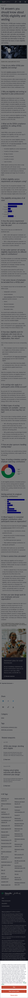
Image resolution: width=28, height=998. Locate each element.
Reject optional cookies (14, 991)
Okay (14, 987)
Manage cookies (14, 995)
